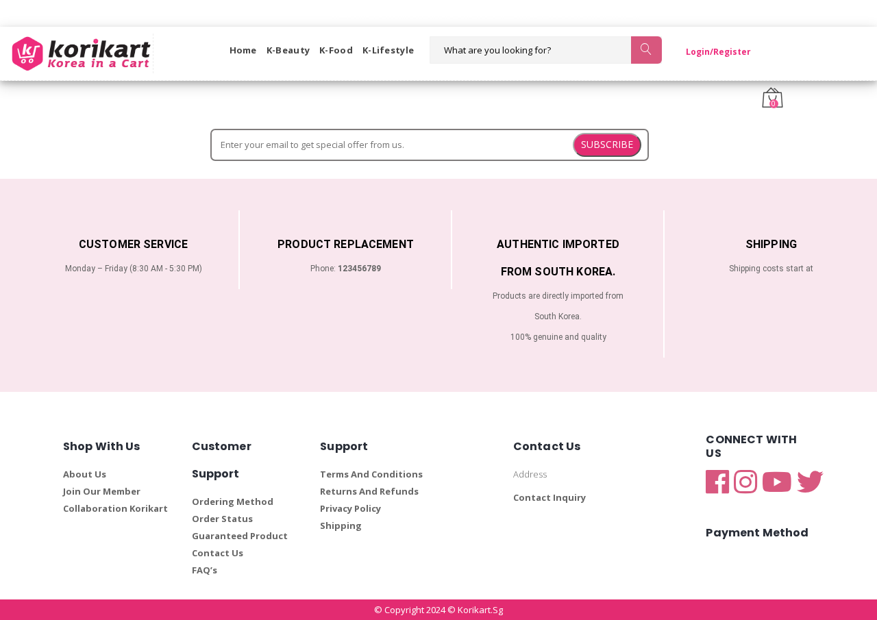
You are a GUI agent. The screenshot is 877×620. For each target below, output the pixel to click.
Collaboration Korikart (115, 508)
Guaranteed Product (240, 536)
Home (243, 50)
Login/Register (718, 52)
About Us (84, 474)
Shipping (341, 525)
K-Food (336, 50)
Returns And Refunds (369, 491)
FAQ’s (204, 570)
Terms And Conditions (371, 474)
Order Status (222, 518)
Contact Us (217, 553)
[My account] (761, 50)
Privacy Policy (350, 508)
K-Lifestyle (388, 50)
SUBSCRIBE (607, 144)
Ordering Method (232, 501)
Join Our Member (101, 491)
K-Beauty (288, 50)
